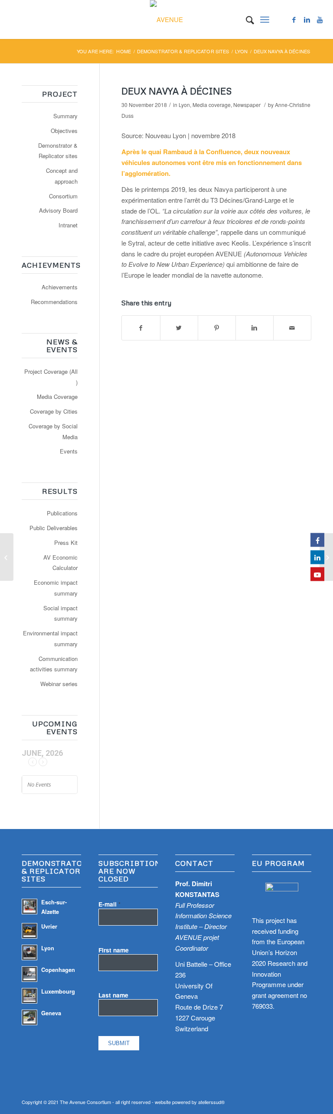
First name (113, 950)
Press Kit (66, 542)
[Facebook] (293, 19)
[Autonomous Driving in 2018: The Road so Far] (326, 557)
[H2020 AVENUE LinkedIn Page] (317, 557)
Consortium (63, 196)
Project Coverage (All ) (51, 376)
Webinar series (59, 684)
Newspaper (247, 104)
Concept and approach (62, 175)
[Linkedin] (306, 19)
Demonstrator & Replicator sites (58, 150)
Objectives (64, 130)
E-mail (109, 904)
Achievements (60, 287)
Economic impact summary (56, 587)
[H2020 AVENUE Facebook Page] (317, 540)
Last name (113, 995)
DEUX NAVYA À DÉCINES (176, 91)
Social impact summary (60, 613)
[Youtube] (319, 19)
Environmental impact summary (50, 638)
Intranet (68, 225)
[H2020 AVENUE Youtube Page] (317, 574)
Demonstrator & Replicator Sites (183, 51)
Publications (62, 513)
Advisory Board (58, 210)
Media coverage (212, 104)
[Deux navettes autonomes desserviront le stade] (6, 557)
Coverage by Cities (54, 411)
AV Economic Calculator (60, 562)
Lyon (241, 51)
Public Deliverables (53, 528)
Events (69, 451)
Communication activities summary (54, 664)
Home (123, 51)
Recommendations (54, 302)
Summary (65, 116)
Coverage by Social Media (53, 431)
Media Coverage (57, 396)
